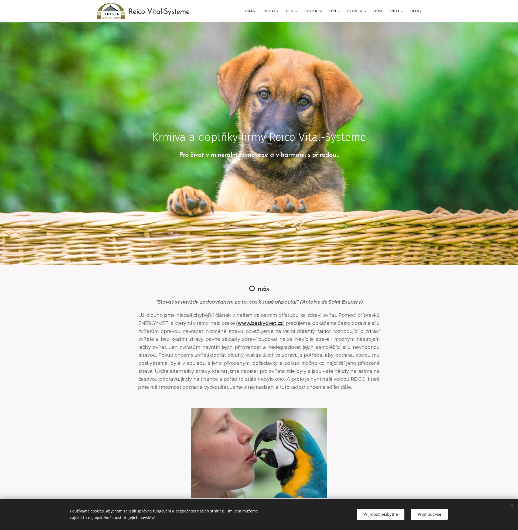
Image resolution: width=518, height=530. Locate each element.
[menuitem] (251, 11)
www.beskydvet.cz (260, 323)
